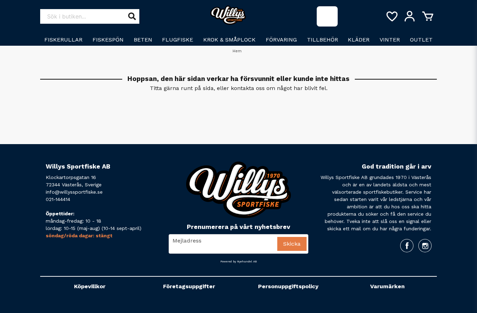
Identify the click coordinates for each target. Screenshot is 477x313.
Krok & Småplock (229, 39)
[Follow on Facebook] (407, 245)
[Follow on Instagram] (425, 245)
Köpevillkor (89, 286)
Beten (143, 39)
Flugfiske (177, 39)
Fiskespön (108, 39)
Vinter (390, 39)
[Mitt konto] (410, 16)
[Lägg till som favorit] (391, 16)
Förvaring (281, 39)
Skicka (292, 243)
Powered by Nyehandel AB (238, 261)
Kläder (358, 39)
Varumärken (387, 286)
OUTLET (421, 39)
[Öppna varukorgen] (428, 16)
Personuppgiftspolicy (288, 286)
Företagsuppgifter (189, 286)
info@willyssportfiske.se (74, 192)
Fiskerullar (63, 39)
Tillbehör (322, 39)
